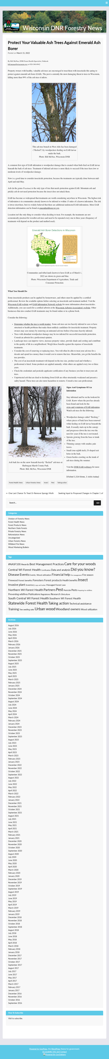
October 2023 (14, 733)
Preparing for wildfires (85, 590)
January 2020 (13, 876)
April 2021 (12, 829)
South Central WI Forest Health (28, 598)
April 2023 (12, 752)
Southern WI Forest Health (65, 598)
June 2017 (12, 975)
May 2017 (12, 978)
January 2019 (13, 914)
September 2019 (15, 889)
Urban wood (45, 609)
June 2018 (12, 937)
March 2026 (13, 641)
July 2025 (12, 667)
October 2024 (14, 695)
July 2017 (12, 971)
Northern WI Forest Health (25, 590)
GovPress (43, 1049)
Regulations (45, 594)
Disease (13, 574)
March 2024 (13, 718)
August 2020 (13, 854)
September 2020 (15, 851)
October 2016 (14, 1000)
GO (97, 502)
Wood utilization (89, 609)
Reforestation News (16, 535)
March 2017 (13, 984)
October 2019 (14, 886)
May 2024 (12, 711)
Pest (52, 482)
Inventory (30, 585)
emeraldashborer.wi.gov (49, 208)
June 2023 (12, 746)
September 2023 (15, 737)
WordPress (55, 1049)
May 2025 (12, 673)
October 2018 (14, 924)
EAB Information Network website (47, 304)
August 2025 (13, 664)
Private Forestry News (17, 532)
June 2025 (12, 670)
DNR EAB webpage (83, 466)
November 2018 (15, 921)
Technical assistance (80, 604)
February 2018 (14, 949)
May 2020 (12, 864)
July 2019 (12, 895)
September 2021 (15, 813)
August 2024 (13, 702)
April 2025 (12, 676)
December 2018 (15, 917)
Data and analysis (60, 570)
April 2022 (12, 791)
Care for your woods (80, 564)
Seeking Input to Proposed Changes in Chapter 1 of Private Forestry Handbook (80, 494)
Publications (34, 594)
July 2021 (12, 819)
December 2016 (15, 994)
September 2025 (15, 660)
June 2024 (12, 708)
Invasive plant (16, 584)
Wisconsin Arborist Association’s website (73, 307)
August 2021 (13, 816)
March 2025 (13, 680)
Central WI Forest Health (24, 569)
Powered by (34, 1049)
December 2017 (15, 956)
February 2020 (14, 873)
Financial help (61, 574)
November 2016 (15, 997)
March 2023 (13, 756)
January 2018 (13, 952)
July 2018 (12, 933)
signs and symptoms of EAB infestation (83, 407)
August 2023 (13, 740)
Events (24, 574)
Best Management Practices (47, 564)
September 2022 (15, 775)
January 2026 (13, 648)
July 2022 (12, 781)
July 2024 (12, 705)
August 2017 (13, 968)
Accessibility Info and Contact (54, 1052)
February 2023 (14, 759)
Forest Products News (17, 525)
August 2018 (13, 930)
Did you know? (83, 569)
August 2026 (13, 626)
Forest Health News (16, 482)
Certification (46, 570)
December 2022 (15, 765)
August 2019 (13, 892)
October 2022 (14, 772)
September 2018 (15, 927)
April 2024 (12, 714)
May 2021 (12, 825)
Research (55, 594)
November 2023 (15, 730)
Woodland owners (68, 609)
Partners (49, 590)
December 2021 (15, 803)
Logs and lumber (40, 585)
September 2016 (15, 1003)
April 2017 (12, 981)
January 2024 (13, 724)
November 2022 (15, 768)
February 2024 (14, 721)
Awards (25, 564)
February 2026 (14, 645)
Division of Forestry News (18, 519)
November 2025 (15, 654)
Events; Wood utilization (40, 575)
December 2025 (15, 651)
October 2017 (14, 962)
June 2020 (12, 860)
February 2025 (14, 683)
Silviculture (65, 594)
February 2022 (14, 797)
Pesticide (67, 590)
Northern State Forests (17, 528)
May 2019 (12, 902)
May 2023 (12, 749)
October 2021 (14, 810)
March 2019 (13, 908)
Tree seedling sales (26, 610)
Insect (46, 482)
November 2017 (15, 959)
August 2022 (13, 778)
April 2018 (12, 943)
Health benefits (69, 580)
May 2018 (12, 940)
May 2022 (12, 787)
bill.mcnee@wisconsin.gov (18, 64)
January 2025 (13, 686)
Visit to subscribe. (15, 1019)
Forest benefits (25, 580)
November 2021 (15, 806)
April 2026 (12, 638)
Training (13, 609)
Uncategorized (14, 538)
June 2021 (12, 822)
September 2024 (15, 698)
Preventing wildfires (18, 594)
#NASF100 (14, 564)
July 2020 (12, 857)
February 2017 (14, 987)
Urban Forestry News (33, 482)
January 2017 (13, 991)
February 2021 (14, 835)
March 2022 (13, 794)
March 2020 (13, 870)
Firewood (13, 580)
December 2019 (15, 879)
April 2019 (12, 905)
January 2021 (13, 838)
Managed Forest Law (56, 585)
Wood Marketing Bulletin (18, 547)
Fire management (76, 575)
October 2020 (14, 848)
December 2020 (15, 841)
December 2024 (15, 689)
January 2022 (13, 800)
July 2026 (12, 629)
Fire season (87, 575)
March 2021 (13, 832)
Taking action (62, 482)
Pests (74, 590)
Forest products (53, 580)
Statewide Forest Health (28, 603)
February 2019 (14, 911)
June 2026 (12, 632)
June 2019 (12, 899)
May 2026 (12, 635)
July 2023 (12, 743)
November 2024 (15, 692)
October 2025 (14, 657)
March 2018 (13, 946)
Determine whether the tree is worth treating (32, 324)
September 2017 (15, 965)
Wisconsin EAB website (18, 304)
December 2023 (15, 727)
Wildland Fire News (16, 544)
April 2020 (12, 867)
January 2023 (13, 762)
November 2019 (15, 883)
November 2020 (15, 844)
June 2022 (12, 784)
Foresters (38, 580)
